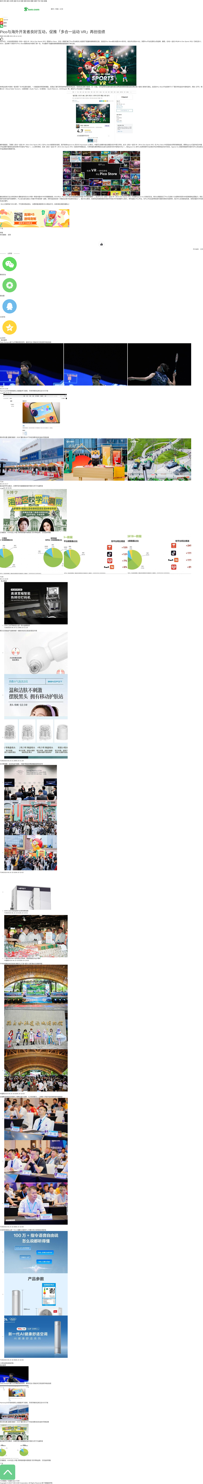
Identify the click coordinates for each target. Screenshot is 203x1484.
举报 (1, 232)
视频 (25, 1)
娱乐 (8, 1)
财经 (28, 1)
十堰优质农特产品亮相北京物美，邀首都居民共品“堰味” (22, 958)
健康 (31, 1)
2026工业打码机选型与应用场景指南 (16, 911)
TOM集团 (3, 1481)
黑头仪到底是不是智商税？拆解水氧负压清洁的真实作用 (18, 631)
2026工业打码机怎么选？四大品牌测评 (17, 625)
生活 (18, 1)
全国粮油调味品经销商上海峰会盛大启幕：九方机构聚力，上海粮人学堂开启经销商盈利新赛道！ (32, 1097)
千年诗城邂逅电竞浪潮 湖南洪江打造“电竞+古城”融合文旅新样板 (21, 963)
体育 (11, 1)
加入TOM (16, 1481)
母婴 (21, 1)
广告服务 (10, 1481)
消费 (35, 1)
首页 (1, 1)
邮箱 (45, 1)
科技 (42, 1)
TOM (1, 393)
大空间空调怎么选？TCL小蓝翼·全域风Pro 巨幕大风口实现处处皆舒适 (23, 1230)
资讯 (4, 1)
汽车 (38, 1)
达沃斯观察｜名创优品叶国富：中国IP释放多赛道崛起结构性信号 (21, 764)
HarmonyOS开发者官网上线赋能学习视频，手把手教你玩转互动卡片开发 (24, 391)
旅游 (15, 1)
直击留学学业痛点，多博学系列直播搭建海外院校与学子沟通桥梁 (21, 486)
